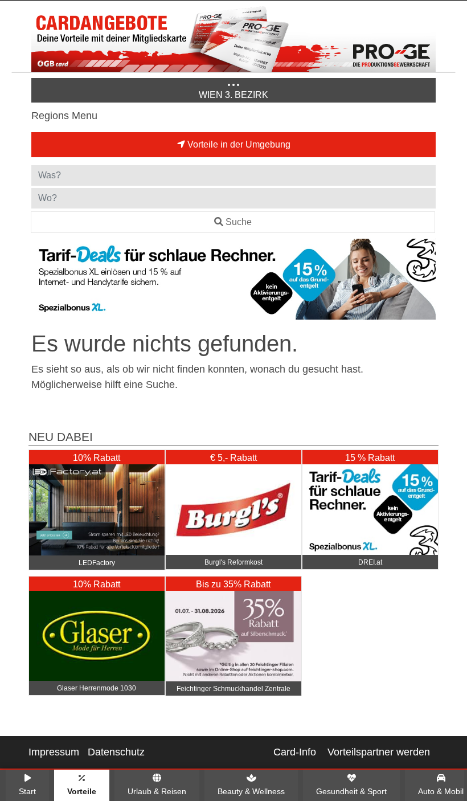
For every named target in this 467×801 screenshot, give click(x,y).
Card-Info (294, 752)
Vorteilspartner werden (378, 752)
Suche (239, 222)
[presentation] (42, 281)
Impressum (53, 752)
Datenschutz (116, 752)
